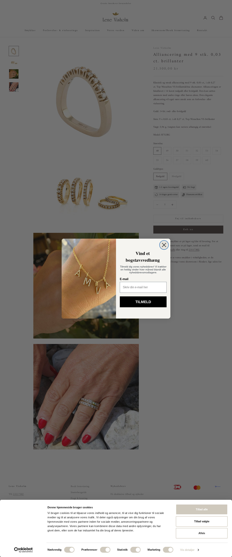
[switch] (105, 550)
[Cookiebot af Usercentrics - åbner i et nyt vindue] (23, 550)
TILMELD (143, 302)
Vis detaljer (187, 549)
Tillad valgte (201, 521)
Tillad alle (202, 509)
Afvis (201, 533)
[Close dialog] (164, 245)
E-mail (124, 279)
